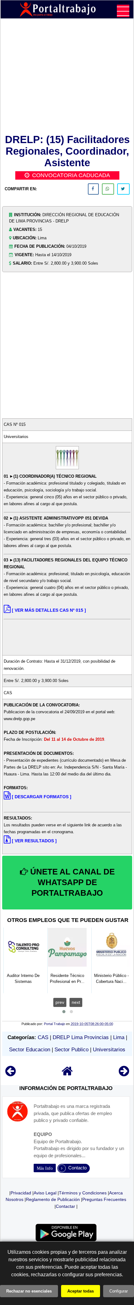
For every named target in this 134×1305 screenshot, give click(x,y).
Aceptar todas (80, 1291)
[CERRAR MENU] (123, 11)
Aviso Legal (45, 1192)
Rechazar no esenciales (29, 1291)
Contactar (65, 1206)
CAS (43, 1037)
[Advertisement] (67, 77)
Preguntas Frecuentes (104, 1199)
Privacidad (21, 1192)
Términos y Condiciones (83, 1192)
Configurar (118, 1291)
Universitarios (109, 1050)
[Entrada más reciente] (10, 1074)
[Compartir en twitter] (123, 189)
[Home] (67, 1074)
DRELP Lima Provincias (81, 1037)
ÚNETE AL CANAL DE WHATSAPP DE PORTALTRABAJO (71, 882)
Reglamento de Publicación (53, 1199)
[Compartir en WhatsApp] (108, 189)
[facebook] (93, 189)
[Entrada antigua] (124, 1074)
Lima (118, 1037)
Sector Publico (72, 1050)
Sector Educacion (29, 1050)
